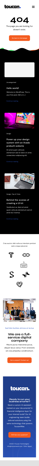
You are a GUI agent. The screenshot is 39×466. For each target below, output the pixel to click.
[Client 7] (12, 272)
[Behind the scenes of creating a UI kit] (19, 175)
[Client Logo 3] (26, 272)
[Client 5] (26, 254)
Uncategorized (11, 82)
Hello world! (12, 88)
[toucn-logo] (12, 5)
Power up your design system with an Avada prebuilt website (18, 142)
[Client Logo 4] (23, 262)
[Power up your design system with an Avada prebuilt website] (19, 114)
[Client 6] (11, 253)
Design (8, 133)
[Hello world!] (19, 69)
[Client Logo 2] (19, 282)
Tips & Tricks (16, 194)
